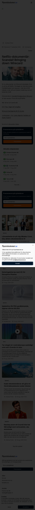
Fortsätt (17, 263)
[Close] (33, 245)
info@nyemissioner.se (19, 259)
